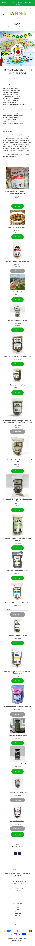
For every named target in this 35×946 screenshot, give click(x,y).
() (28, 8)
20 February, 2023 (17, 877)
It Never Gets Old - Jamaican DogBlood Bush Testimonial (17, 874)
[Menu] (4, 14)
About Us (17, 911)
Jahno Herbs (22, 938)
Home (9, 27)
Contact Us (17, 913)
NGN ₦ (17, 924)
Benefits (17, 915)
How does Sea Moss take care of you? (17, 888)
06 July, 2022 (17, 890)
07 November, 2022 (17, 883)
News (13, 27)
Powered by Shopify (17, 940)
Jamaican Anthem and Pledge (17, 881)
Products (17, 909)
